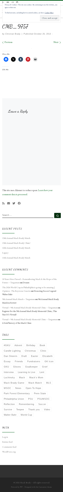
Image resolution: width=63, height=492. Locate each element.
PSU (30, 399)
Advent (18, 345)
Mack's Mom (36, 377)
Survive (8, 409)
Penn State (40, 393)
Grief (44, 366)
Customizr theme (45, 487)
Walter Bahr (10, 415)
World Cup (26, 415)
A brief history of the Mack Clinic (17, 322)
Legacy (5, 252)
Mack (22, 377)
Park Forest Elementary (17, 393)
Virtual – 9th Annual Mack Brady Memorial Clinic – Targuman (29, 307)
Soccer (42, 404)
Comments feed (9, 446)
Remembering (26, 404)
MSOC (7, 388)
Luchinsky (9, 377)
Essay (7, 361)
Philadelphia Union (14, 399)
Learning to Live (26, 372)
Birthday (30, 345)
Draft (24, 356)
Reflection (9, 404)
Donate (26, 282)
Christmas (30, 350)
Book (42, 345)
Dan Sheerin (10, 356)
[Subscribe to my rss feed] (3, 203)
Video (47, 409)
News (18, 388)
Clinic (43, 350)
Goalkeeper (31, 366)
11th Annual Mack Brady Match (16, 257)
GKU (6, 366)
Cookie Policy (49, 13)
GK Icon (49, 361)
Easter (34, 356)
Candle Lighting (12, 350)
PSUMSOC (43, 399)
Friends (19, 361)
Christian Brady (13, 34)
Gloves (17, 366)
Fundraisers (33, 361)
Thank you (34, 409)
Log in (5, 436)
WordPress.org (9, 451)
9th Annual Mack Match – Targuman (18, 299)
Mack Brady (25, 482)
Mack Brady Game (14, 383)
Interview (9, 372)
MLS (48, 383)
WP (21, 487)
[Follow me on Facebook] (19, 203)
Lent (42, 372)
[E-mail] (8, 203)
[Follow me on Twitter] (13, 203)
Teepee (20, 409)
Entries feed (7, 441)
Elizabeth (47, 356)
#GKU (7, 345)
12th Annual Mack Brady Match (16, 247)
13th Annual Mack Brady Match (16, 238)
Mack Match (35, 383)
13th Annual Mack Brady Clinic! (16, 243)
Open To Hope (33, 388)
